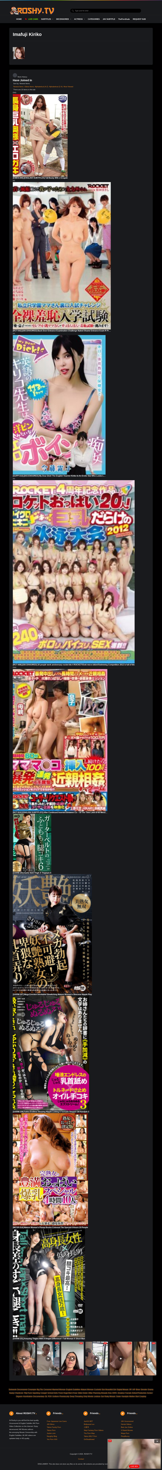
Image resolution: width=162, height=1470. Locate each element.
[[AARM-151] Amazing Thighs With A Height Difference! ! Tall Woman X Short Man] (49, 1283)
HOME (19, 19)
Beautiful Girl (110, 1390)
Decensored (22, 1390)
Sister (118, 1396)
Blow (138, 1390)
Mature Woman (87, 1390)
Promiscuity (64, 1396)
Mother (132, 1396)
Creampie (32, 1390)
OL (46, 1396)
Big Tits (40, 1390)
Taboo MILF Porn (90, 1436)
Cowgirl (43, 1393)
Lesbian (97, 1396)
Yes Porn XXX (52, 1439)
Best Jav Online (127, 1427)
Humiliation (28, 1396)
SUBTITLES (46, 19)
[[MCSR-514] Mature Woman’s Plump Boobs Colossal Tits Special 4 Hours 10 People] (50, 1169)
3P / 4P (132, 1390)
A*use (74, 1393)
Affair (90, 1393)
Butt (137, 1396)
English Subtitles (73, 1390)
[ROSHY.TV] (32, 10)
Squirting (36, 1393)
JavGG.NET (88, 1421)
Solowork (13, 1390)
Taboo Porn (51, 1430)
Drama (150, 1390)
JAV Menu (50, 1424)
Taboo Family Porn (54, 1427)
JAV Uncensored (127, 1421)
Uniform (55, 1396)
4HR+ (114, 1393)
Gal (102, 1396)
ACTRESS (78, 19)
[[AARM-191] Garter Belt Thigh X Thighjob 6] (32, 843)
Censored (47, 1390)
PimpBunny (125, 1436)
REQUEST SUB (139, 19)
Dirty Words (88, 1396)
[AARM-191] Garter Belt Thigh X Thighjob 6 (32, 873)
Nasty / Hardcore (16, 1393)
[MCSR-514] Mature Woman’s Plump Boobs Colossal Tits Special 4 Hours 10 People (50, 1227)
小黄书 (86, 1427)
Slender (144, 1390)
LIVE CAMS (33, 19)
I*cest (60, 1393)
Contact (81, 1459)
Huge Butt (67, 1393)
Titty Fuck (28, 1393)
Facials (128, 1393)
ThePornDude (124, 19)
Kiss (110, 1393)
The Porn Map (89, 1433)
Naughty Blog (52, 1436)
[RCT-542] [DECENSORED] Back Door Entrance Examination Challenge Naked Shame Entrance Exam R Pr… (62, 331)
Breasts (104, 1393)
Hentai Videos (126, 1424)
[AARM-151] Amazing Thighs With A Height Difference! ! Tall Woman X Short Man (49, 1339)
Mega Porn (125, 1433)
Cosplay (142, 1396)
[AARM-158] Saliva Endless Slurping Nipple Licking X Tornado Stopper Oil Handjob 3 (51, 1112)
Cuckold (97, 1390)
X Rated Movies (127, 1430)
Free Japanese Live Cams (57, 1421)
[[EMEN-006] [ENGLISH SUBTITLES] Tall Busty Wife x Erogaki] (40, 135)
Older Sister (83, 1393)
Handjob (125, 1396)
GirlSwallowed (89, 1439)
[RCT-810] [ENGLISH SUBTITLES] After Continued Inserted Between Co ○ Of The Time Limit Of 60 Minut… (60, 812)
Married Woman (59, 1390)
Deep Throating (76, 1396)
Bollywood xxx (89, 1424)
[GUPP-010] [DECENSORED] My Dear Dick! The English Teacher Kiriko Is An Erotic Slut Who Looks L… (59, 476)
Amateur (121, 1393)
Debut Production (139, 1393)
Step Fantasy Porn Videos (93, 1430)
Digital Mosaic (123, 1390)
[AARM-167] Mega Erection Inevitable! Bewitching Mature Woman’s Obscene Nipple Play (52, 994)
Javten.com (51, 1433)
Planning (97, 1393)
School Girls (52, 1393)
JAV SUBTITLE (109, 19)
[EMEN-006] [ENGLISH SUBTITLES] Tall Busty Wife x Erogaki (40, 178)
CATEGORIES (94, 19)
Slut (103, 1390)
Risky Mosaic (110, 1396)
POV (50, 1396)
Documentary (38, 1396)
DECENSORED (62, 19)
